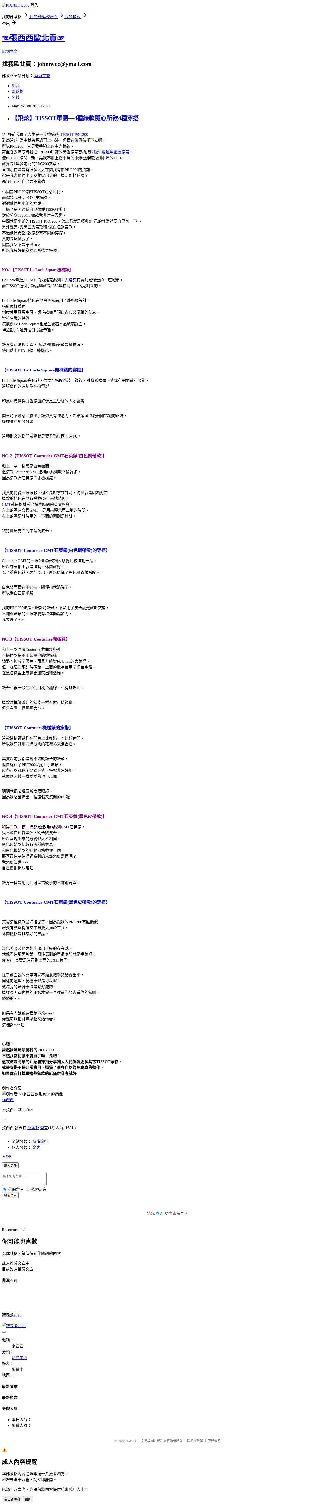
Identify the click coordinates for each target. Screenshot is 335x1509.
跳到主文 (10, 51)
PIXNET (130, 1441)
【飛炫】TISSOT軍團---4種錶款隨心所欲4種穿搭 (75, 118)
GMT (6, 504)
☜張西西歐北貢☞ (33, 38)
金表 (36, 1147)
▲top (6, 1156)
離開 (28, 1499)
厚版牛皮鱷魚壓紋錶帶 (109, 152)
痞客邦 (33, 1128)
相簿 (16, 86)
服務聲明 (214, 1441)
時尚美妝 (42, 76)
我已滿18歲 (12, 1499)
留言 (44, 1128)
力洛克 (71, 280)
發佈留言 (10, 1195)
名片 (16, 97)
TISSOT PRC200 (74, 134)
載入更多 (10, 1165)
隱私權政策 (195, 1441)
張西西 (8, 1100)
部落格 (18, 91)
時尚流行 (40, 1141)
